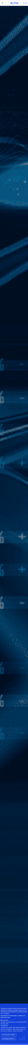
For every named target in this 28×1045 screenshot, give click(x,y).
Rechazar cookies (9, 1034)
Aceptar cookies (8, 1038)
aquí (8, 1017)
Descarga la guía (13, 446)
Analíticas (5, 1025)
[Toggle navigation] (2, 2)
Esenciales (5, 1020)
